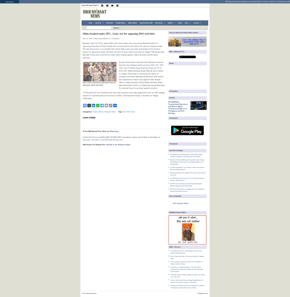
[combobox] (99, 27)
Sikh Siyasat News (180, 203)
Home (90, 23)
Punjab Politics (120, 23)
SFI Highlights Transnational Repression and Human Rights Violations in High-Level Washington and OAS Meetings (178, 107)
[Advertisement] (166, 13)
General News (97, 112)
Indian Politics (132, 23)
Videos (180, 23)
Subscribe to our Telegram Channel (118, 144)
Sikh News (109, 23)
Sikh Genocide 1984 (146, 23)
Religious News (110, 112)
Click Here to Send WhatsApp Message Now (107, 140)
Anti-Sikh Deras (129, 112)
